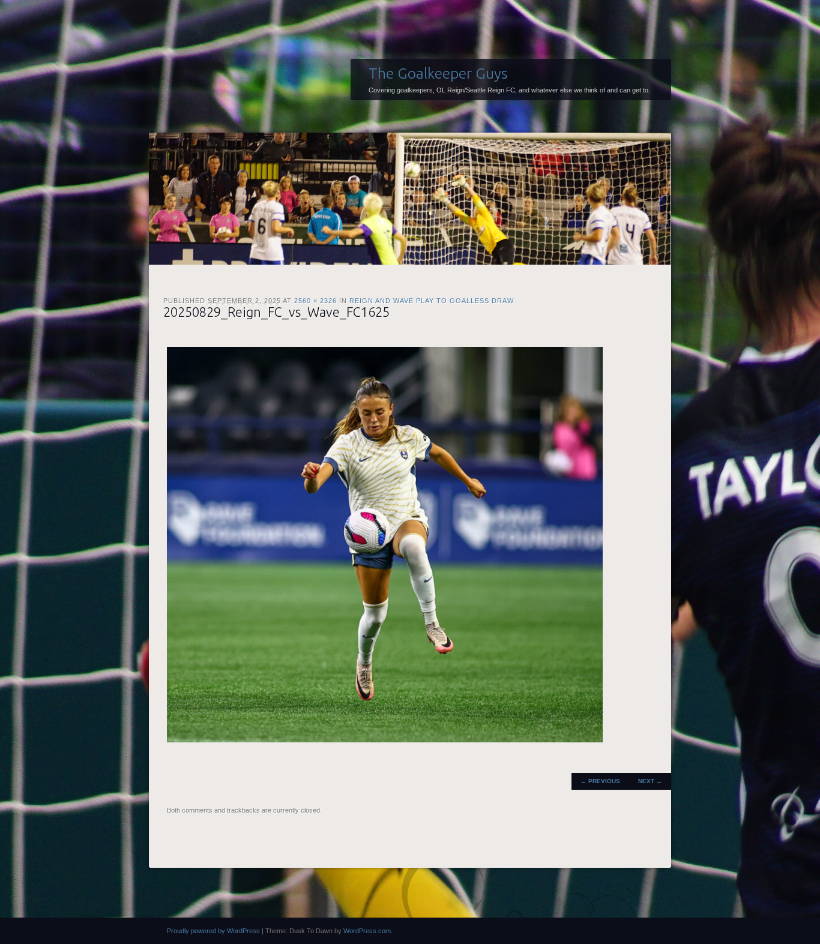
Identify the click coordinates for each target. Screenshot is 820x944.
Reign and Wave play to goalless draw (431, 300)
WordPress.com (367, 930)
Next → (650, 781)
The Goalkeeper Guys (438, 73)
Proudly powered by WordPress (213, 930)
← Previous (600, 781)
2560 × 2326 (315, 300)
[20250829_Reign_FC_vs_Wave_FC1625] (385, 739)
